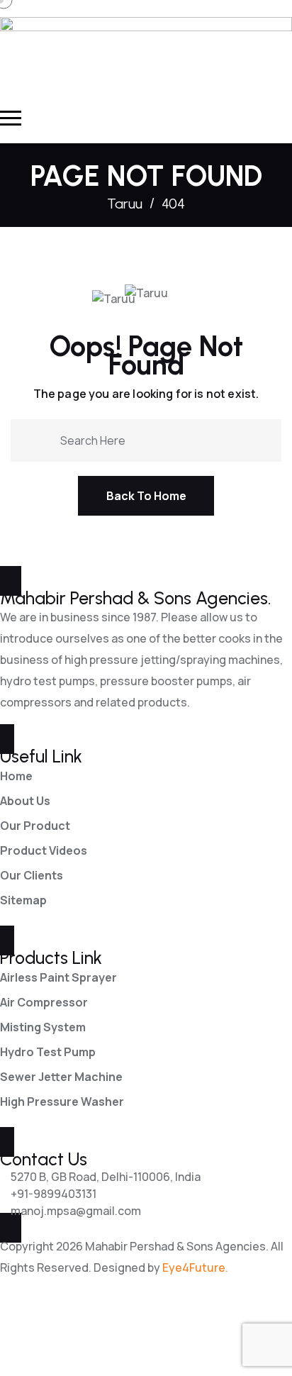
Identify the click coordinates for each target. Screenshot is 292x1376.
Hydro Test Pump (48, 1052)
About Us (25, 801)
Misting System (43, 1027)
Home (16, 776)
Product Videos (43, 850)
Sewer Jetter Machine (61, 1076)
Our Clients (31, 875)
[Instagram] (130, 1330)
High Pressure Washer (62, 1101)
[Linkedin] (55, 1330)
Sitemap (23, 900)
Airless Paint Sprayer (58, 977)
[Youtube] (93, 1330)
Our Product (35, 825)
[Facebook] (17, 1330)
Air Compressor (44, 1002)
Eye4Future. (195, 1267)
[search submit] (44, 439)
